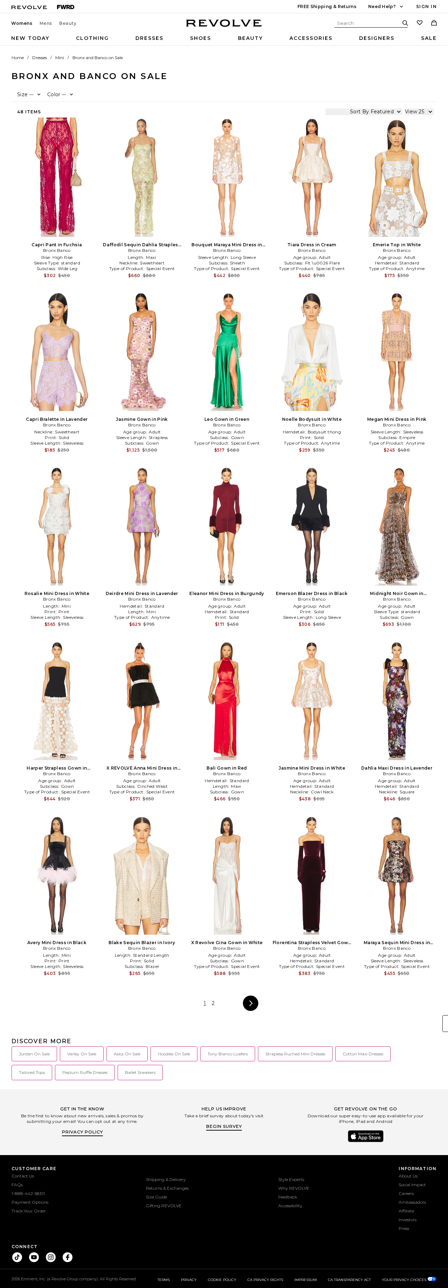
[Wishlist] (419, 23)
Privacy (189, 1280)
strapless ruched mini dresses (295, 1053)
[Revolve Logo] (224, 27)
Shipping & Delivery (166, 1179)
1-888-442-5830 (28, 1193)
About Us (408, 1176)
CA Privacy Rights (265, 1280)
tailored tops (32, 1072)
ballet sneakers (140, 1072)
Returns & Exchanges (167, 1188)
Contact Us (23, 1176)
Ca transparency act (349, 1280)
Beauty (68, 23)
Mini (59, 57)
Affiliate (406, 1210)
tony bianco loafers (228, 1053)
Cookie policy (222, 1280)
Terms (164, 1280)
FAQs (17, 1184)
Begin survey (224, 1126)
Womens (22, 23)
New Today (30, 38)
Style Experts (291, 1179)
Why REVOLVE (293, 1188)
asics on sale (127, 1053)
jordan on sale (34, 1053)
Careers (406, 1193)
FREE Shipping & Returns (327, 6)
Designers (376, 38)
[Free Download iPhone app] (366, 1141)
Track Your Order (29, 1210)
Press (404, 1228)
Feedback (287, 1196)
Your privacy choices (404, 1280)
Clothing (92, 38)
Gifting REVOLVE (164, 1205)
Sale (429, 38)
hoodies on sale (174, 1053)
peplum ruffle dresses (84, 1072)
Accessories (310, 38)
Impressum (305, 1280)
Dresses (149, 38)
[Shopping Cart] (434, 23)
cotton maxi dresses (363, 1053)
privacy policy (82, 1131)
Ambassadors (412, 1202)
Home (18, 57)
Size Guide (156, 1196)
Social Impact (412, 1184)
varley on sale (81, 1053)
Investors (407, 1219)
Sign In (426, 6)
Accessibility (290, 1205)
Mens (46, 23)
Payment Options (30, 1202)
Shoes (200, 38)
